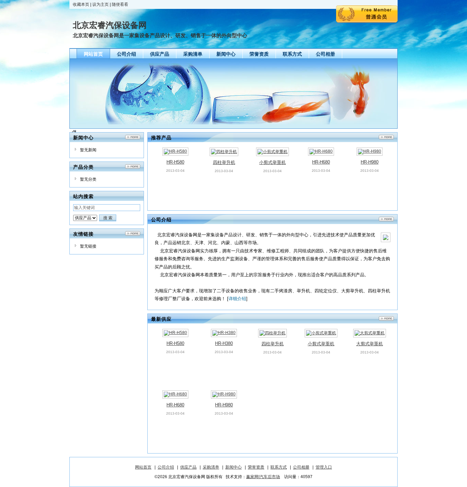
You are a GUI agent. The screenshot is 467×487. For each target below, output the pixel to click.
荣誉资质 (256, 467)
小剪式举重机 (272, 162)
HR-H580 (175, 162)
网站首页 (143, 467)
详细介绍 (237, 298)
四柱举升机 (224, 162)
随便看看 (120, 4)
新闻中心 (233, 467)
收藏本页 (81, 4)
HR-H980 (369, 162)
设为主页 (100, 4)
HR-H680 (321, 162)
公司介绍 (166, 467)
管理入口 (324, 467)
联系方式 (278, 467)
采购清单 (211, 467)
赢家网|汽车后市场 (263, 476)
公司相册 (301, 467)
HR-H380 (224, 343)
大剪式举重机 (369, 343)
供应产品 (188, 467)
